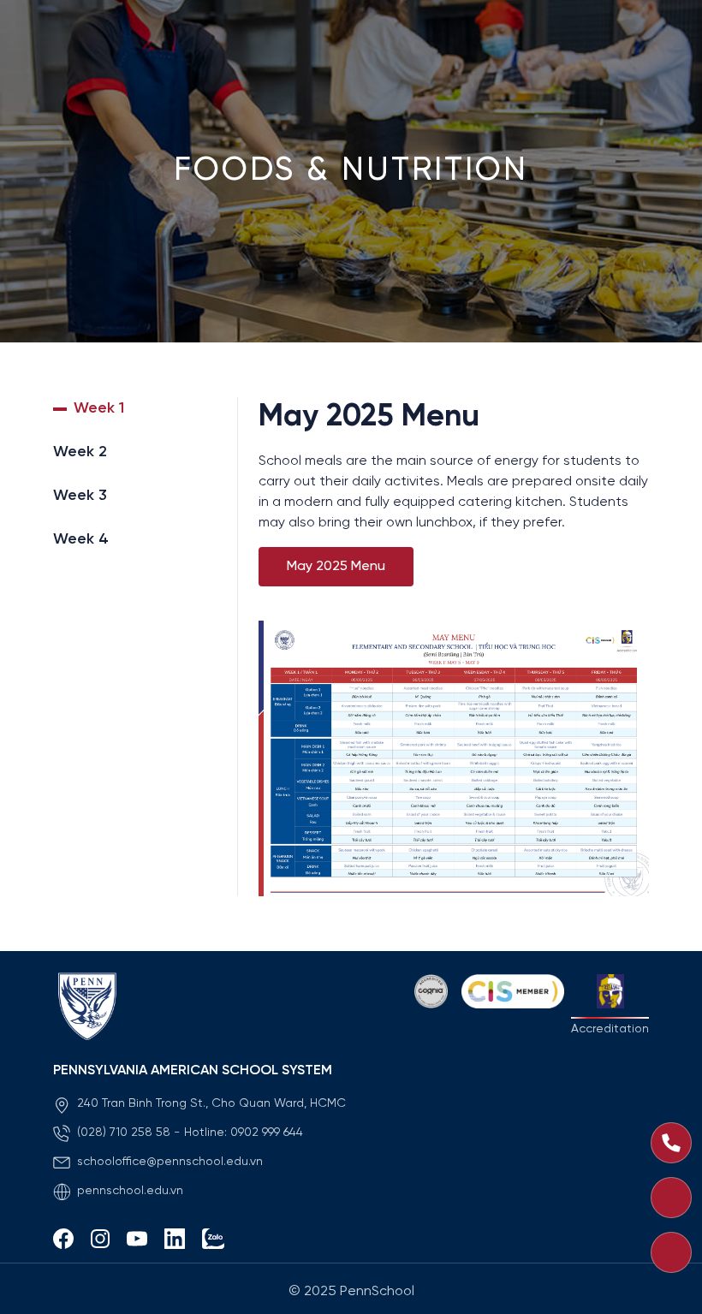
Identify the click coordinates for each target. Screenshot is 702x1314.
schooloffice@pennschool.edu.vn (170, 1162)
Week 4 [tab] (81, 540)
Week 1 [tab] (99, 409)
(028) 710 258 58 (123, 1133)
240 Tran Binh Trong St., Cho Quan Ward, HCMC (211, 1103)
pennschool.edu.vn (130, 1191)
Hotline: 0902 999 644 (243, 1133)
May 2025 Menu (336, 566)
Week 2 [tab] (80, 452)
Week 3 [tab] (80, 496)
